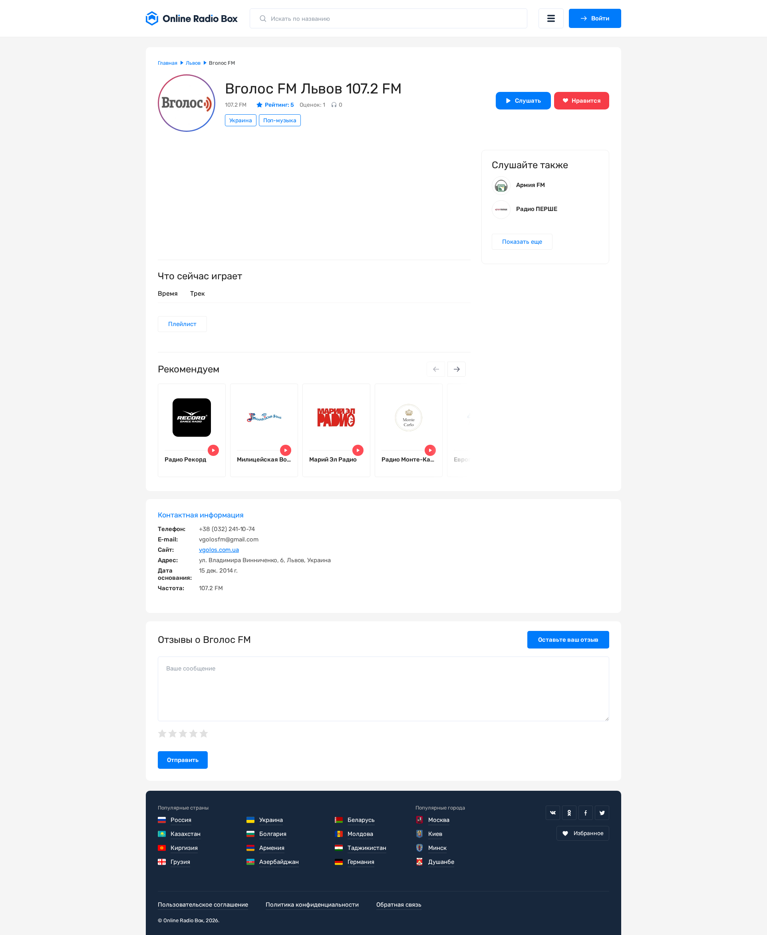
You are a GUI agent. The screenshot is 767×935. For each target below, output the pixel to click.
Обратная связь (398, 904)
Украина (240, 120)
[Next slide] (456, 369)
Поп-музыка (279, 120)
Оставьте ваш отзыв (568, 639)
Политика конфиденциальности (312, 904)
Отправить (183, 760)
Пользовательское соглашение (203, 904)
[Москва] (419, 820)
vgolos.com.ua (219, 549)
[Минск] (419, 848)
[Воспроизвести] (213, 450)
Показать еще (522, 241)
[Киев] (419, 834)
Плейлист (182, 324)
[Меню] (551, 18)
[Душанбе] (419, 862)
